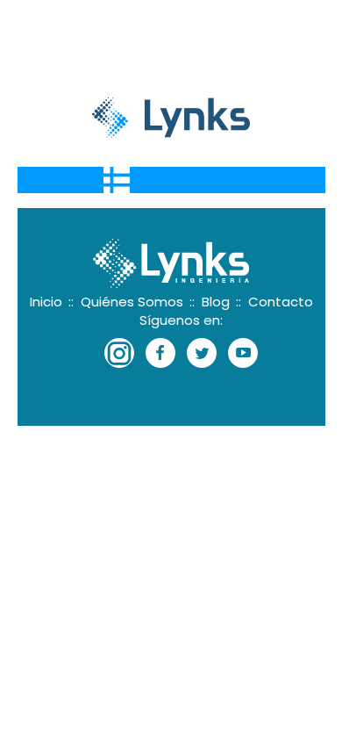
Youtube (243, 353)
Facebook (160, 353)
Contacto (280, 301)
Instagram (119, 353)
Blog (221, 301)
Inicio (52, 301)
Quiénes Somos (138, 301)
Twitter (202, 353)
